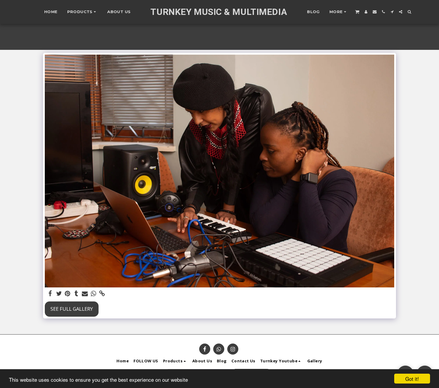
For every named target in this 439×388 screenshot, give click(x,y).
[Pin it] (68, 293)
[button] (357, 12)
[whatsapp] (93, 293)
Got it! (412, 378)
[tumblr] (76, 293)
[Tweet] (59, 293)
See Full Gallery (71, 308)
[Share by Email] (85, 293)
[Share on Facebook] (50, 293)
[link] (102, 293)
